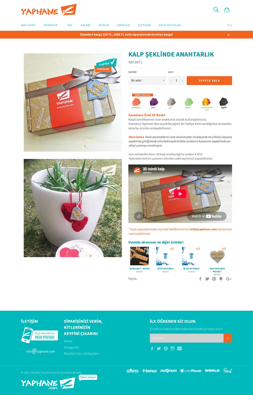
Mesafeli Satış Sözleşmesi (81, 353)
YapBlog (123, 25)
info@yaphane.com (203, 229)
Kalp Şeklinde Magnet (217, 270)
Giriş (229, 25)
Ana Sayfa (28, 25)
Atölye (104, 25)
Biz (70, 25)
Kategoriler (71, 347)
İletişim (144, 25)
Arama (68, 341)
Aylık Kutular (170, 25)
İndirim (132, 72)
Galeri (85, 25)
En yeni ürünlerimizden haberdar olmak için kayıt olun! (186, 329)
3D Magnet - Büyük (139, 268)
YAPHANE (35, 372)
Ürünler (51, 25)
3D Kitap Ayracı (165, 268)
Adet (171, 72)
